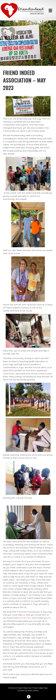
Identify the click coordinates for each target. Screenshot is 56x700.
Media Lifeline (33, 690)
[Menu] (50, 10)
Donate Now (25, 617)
